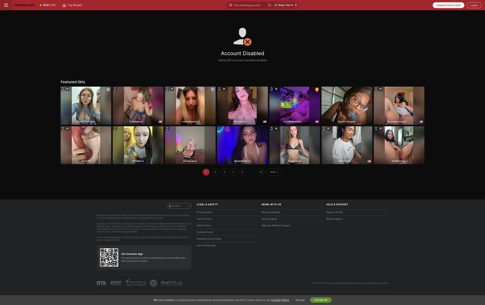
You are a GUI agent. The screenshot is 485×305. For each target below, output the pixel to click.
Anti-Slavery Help (206, 245)
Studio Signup (269, 219)
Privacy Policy (204, 212)
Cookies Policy (205, 232)
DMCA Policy (204, 225)
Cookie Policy (280, 300)
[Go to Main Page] (24, 5)
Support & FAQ (334, 212)
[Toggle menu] (6, 5)
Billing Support (334, 219)
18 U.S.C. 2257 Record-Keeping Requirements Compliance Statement (350, 283)
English (176, 206)
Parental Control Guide (209, 239)
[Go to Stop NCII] (172, 283)
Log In (474, 5)
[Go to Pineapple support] (154, 283)
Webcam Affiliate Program (276, 225)
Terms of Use (204, 219)
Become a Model (271, 212)
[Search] (269, 5)
